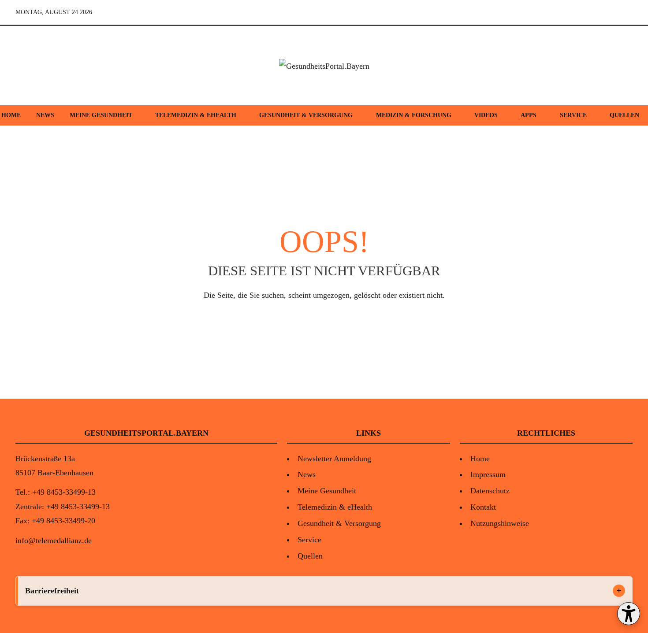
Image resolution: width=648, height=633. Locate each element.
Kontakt (483, 507)
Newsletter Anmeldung (334, 458)
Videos (486, 115)
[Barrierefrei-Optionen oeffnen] (628, 613)
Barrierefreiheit (52, 590)
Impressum (488, 474)
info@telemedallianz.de (53, 540)
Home (480, 458)
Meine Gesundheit (101, 115)
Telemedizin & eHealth (195, 115)
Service (573, 115)
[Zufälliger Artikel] (564, 12)
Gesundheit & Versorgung (306, 115)
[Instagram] (604, 12)
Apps (528, 115)
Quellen (310, 556)
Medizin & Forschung (413, 115)
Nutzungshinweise (499, 523)
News (45, 115)
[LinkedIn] (625, 12)
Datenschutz (490, 490)
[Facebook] (584, 12)
